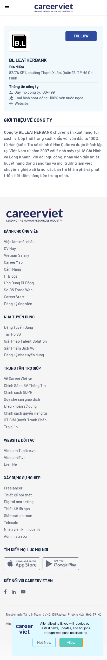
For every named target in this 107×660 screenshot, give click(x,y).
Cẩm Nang (12, 269)
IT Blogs (10, 276)
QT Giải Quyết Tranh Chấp (25, 419)
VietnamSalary (16, 255)
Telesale (11, 522)
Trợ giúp (11, 426)
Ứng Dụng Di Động (19, 282)
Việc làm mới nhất (19, 241)
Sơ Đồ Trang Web (18, 289)
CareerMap (13, 262)
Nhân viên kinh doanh (22, 529)
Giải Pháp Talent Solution (25, 341)
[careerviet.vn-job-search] (22, 563)
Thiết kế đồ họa (17, 508)
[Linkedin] (14, 591)
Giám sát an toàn (18, 515)
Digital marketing (19, 501)
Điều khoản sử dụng (20, 406)
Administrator (16, 536)
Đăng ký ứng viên (18, 303)
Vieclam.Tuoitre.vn (20, 450)
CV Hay (10, 248)
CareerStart (14, 296)
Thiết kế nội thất (18, 495)
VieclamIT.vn (14, 457)
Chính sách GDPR (18, 392)
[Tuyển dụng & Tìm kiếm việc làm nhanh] (53, 7)
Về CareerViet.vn (18, 378)
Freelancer (13, 488)
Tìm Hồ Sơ (12, 334)
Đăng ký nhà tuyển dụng (24, 354)
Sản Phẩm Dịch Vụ (19, 348)
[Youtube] (23, 591)
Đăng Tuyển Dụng (18, 327)
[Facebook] (5, 591)
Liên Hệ (10, 464)
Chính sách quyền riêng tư (25, 413)
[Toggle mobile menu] (7, 8)
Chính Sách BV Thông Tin (25, 385)
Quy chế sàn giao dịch (22, 399)
